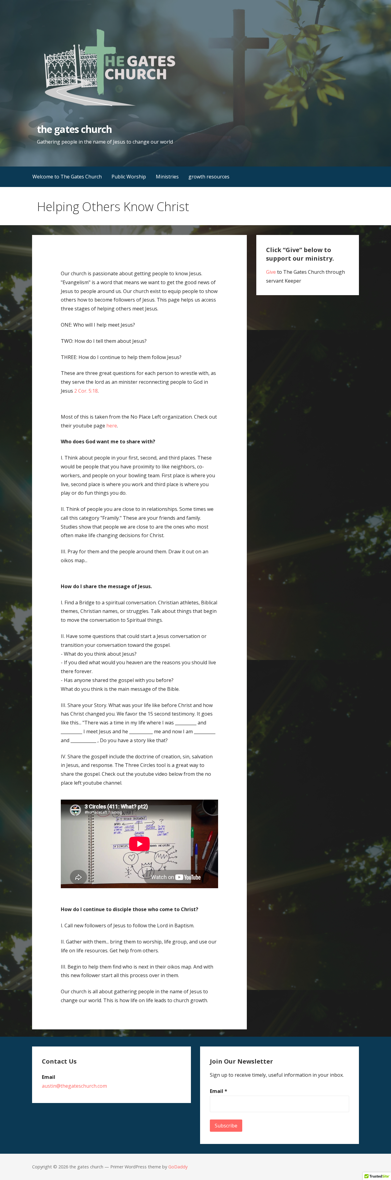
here (111, 425)
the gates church (74, 129)
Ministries (167, 176)
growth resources (208, 176)
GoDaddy (178, 1167)
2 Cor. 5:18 (86, 390)
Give (271, 272)
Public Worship (128, 176)
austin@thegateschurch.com (74, 1086)
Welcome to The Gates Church (67, 176)
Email (218, 1091)
